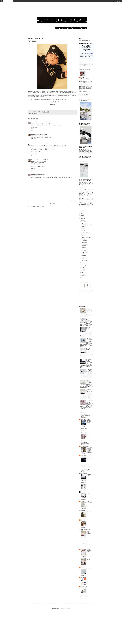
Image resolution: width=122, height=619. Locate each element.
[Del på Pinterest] (48, 112)
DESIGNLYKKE (84, 442)
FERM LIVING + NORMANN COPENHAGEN (89, 370)
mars (83, 274)
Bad (86, 189)
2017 (82, 212)
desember (84, 221)
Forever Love (83, 482)
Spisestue (81, 204)
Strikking (86, 204)
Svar (32, 130)
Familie (87, 194)
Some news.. (83, 250)
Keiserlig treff (83, 240)
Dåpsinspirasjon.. (84, 242)
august (83, 265)
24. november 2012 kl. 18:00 (39, 174)
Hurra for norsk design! (85, 443)
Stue (89, 204)
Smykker (91, 202)
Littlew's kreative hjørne (85, 419)
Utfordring (87, 205)
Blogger (68, 608)
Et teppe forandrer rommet (85, 429)
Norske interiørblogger (85, 469)
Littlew (32, 174)
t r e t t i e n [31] (84, 595)
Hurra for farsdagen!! (85, 248)
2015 (82, 215)
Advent (80, 189)
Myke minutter (84, 586)
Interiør (88, 198)
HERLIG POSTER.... (88, 381)
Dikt (92, 193)
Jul (92, 198)
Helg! (82, 258)
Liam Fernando (36, 113)
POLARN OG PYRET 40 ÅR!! (89, 339)
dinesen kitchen (89, 540)
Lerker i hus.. (83, 234)
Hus (92, 196)
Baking (88, 189)
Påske (85, 202)
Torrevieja (81, 205)
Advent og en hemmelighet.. (86, 224)
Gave (80, 196)
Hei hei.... (88, 521)
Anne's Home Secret (85, 501)
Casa (88, 193)
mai (82, 270)
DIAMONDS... (84, 253)
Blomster (91, 190)
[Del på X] (46, 112)
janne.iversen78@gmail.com (84, 40)
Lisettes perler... (84, 414)
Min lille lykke (83, 558)
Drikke (80, 194)
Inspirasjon (81, 198)
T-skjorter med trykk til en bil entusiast (89, 421)
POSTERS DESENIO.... (88, 328)
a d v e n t (88, 559)
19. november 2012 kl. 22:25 (45, 122)
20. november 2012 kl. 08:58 (42, 159)
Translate (89, 66)
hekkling (91, 205)
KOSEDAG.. (83, 247)
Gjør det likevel (89, 511)
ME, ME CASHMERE (84, 470)
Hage (89, 196)
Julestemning (81, 199)
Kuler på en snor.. (84, 230)
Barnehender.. (89, 318)
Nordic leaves (83, 539)
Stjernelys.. (83, 235)
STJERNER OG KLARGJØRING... (85, 229)
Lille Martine (83, 577)
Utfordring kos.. (84, 252)
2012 (82, 220)
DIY (90, 193)
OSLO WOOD (89, 502)
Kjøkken (86, 199)
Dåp (32, 113)
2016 (82, 213)
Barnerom (81, 190)
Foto (86, 195)
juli (82, 267)
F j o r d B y (83, 567)
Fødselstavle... (89, 308)
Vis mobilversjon (52, 203)
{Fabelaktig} (83, 432)
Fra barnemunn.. (84, 260)
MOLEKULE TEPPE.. (88, 360)
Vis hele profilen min (83, 91)
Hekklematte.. (84, 245)
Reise (88, 202)
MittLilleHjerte (83, 77)
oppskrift (87, 206)
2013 (82, 218)
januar (83, 277)
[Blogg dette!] (44, 112)
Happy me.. (83, 226)
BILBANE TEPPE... (88, 349)
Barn (92, 189)
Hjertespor (83, 510)
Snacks (80, 203)
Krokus (88, 587)
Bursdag (91, 192)
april (83, 272)
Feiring (91, 194)
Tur (84, 205)
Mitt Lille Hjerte (84, 473)
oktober (83, 262)
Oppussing (81, 202)
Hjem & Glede (34, 159)
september (84, 264)
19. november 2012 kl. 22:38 (42, 134)
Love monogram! (84, 257)
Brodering (87, 192)
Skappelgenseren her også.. (89, 401)
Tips (92, 204)
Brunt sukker (34, 134)
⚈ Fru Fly (83, 465)
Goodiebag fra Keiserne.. (86, 237)
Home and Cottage (84, 446)
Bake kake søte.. (84, 243)
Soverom (86, 203)
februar (83, 275)
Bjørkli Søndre (34, 144)
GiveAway (84, 196)
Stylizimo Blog (84, 428)
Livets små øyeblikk (35, 122)
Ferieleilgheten (81, 195)
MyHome (91, 200)
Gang (92, 195)
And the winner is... (85, 232)
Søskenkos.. (83, 255)
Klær (89, 199)
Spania (91, 203)
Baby (84, 189)
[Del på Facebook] (47, 112)
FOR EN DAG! (84, 239)
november (84, 223)
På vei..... (88, 483)
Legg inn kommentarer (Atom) (38, 206)
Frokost (88, 195)
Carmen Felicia (82, 193)
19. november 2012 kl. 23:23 (42, 144)
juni (82, 269)
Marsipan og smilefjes (85, 549)
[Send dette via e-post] (43, 112)
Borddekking (81, 192)
